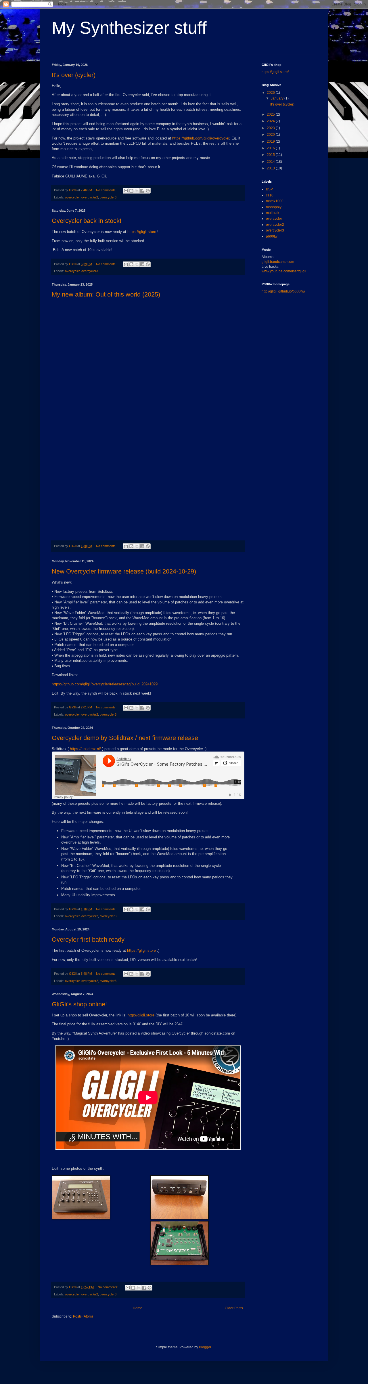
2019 (271, 141)
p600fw (271, 236)
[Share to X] (137, 191)
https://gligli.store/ (275, 72)
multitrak (272, 213)
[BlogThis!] (131, 191)
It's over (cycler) (73, 75)
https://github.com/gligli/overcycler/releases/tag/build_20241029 (105, 684)
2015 (271, 155)
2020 (271, 135)
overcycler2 (89, 197)
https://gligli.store (141, 232)
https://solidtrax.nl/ (85, 749)
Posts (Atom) (83, 1316)
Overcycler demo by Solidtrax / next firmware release (125, 737)
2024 (271, 121)
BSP (269, 189)
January (277, 98)
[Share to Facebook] (142, 191)
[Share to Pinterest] (148, 191)
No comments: (106, 190)
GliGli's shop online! (79, 1004)
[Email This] (126, 191)
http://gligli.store (141, 1015)
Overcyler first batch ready (88, 939)
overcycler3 (108, 197)
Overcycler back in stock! (86, 220)
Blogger (205, 1347)
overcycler (72, 197)
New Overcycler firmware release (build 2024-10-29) (124, 571)
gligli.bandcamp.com (278, 262)
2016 (271, 148)
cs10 (269, 195)
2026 (271, 93)
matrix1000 (274, 201)
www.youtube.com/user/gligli (284, 271)
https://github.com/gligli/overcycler (200, 138)
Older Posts (234, 1308)
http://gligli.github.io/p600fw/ (283, 291)
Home (137, 1308)
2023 (271, 128)
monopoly (273, 207)
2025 (271, 114)
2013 (271, 168)
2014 (271, 162)
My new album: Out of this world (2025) (106, 294)
